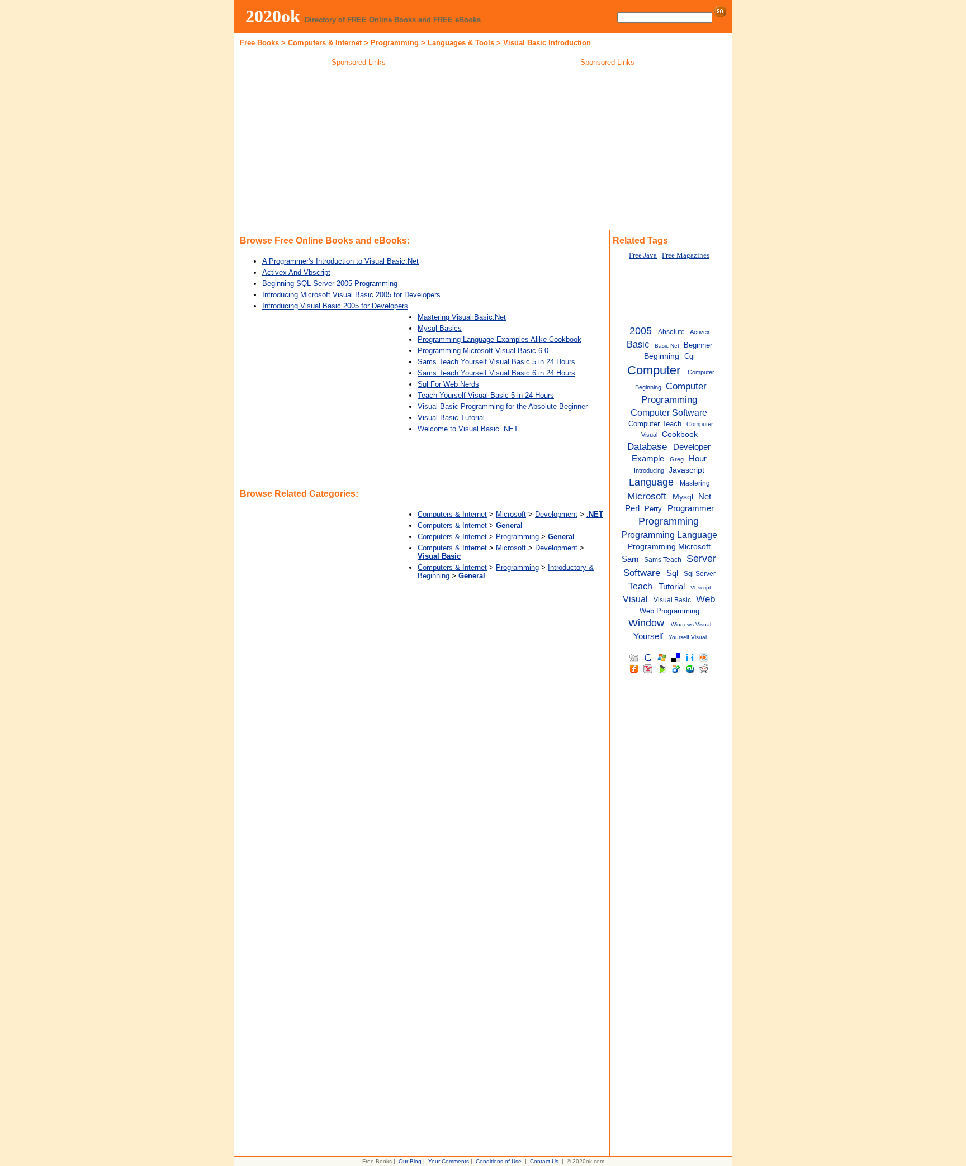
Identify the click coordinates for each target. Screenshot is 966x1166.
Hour (698, 458)
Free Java (643, 255)
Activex (700, 332)
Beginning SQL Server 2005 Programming (329, 283)
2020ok (272, 16)
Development (556, 514)
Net (704, 496)
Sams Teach (662, 560)
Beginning (661, 356)
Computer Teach (654, 424)
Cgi (689, 356)
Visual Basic (672, 600)
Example (648, 458)
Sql (672, 573)
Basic (638, 344)
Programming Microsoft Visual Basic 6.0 (483, 350)
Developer (692, 446)
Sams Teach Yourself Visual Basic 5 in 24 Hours (496, 362)
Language (651, 482)
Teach (640, 586)
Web (705, 599)
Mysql (683, 497)
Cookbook (680, 434)
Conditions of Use (499, 1161)
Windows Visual (691, 624)
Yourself (648, 636)
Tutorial (672, 586)
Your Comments (448, 1161)
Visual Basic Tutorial (451, 417)
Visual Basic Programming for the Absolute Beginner (503, 406)
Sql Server (700, 574)
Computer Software (669, 412)
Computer (653, 370)
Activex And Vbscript (296, 272)
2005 (640, 330)
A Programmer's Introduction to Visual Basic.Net (340, 261)
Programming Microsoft (669, 546)
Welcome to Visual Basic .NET (468, 429)
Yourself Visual (688, 637)
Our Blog (410, 1161)
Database (647, 446)
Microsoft (511, 514)
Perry (653, 509)
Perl (632, 508)
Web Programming (669, 611)
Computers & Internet (325, 43)
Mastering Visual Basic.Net (462, 317)
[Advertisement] (359, 150)
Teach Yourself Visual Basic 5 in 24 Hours (486, 395)
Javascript (686, 470)
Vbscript (700, 587)
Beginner (698, 345)
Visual (635, 599)
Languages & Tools (461, 43)
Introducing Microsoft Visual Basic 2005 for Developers (351, 295)
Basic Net (667, 345)
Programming (395, 43)
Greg (677, 459)
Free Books (259, 43)
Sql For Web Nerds (448, 384)
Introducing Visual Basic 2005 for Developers (335, 306)
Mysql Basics (440, 328)
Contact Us (544, 1161)
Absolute (671, 332)
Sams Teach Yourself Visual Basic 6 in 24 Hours (496, 373)
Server (701, 558)
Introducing (649, 470)
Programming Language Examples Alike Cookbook (499, 339)
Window (646, 623)
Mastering (695, 483)
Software (641, 572)
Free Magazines (685, 255)
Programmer (690, 508)
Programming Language (669, 535)
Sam (630, 559)
